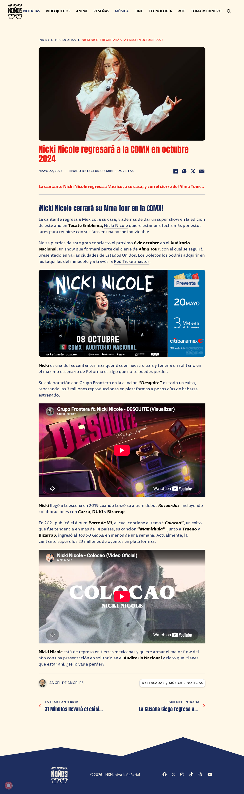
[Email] (201, 171)
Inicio (44, 40)
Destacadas (65, 40)
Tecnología (160, 11)
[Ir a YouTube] (211, 774)
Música (122, 11)
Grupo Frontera (95, 383)
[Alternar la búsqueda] (229, 11)
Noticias (31, 11)
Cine (138, 11)
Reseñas (101, 11)
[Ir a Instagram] (184, 774)
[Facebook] (175, 171)
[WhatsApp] (184, 171)
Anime (82, 11)
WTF (181, 11)
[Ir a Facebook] (166, 774)
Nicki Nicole (116, 225)
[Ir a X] (175, 774)
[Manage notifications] (8, 785)
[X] (193, 171)
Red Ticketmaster (131, 261)
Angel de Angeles (66, 683)
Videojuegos (58, 11)
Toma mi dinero (206, 11)
